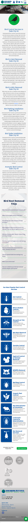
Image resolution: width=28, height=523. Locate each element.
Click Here (7, 265)
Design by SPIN (23, 516)
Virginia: (7, 498)
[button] (25, 1)
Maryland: (7, 497)
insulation (16, 103)
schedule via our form (17, 271)
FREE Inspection (22, 448)
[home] (6, 2)
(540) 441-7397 (9, 271)
